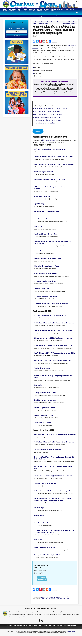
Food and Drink (50, 597)
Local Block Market (40, 219)
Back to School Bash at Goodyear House (47, 258)
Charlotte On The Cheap (29, 4)
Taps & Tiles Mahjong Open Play (44, 547)
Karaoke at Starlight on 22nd (43, 415)
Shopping (59, 625)
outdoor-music (60, 598)
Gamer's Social (39, 515)
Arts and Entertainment (20, 625)
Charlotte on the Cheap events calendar (47, 120)
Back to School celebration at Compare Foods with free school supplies (52, 242)
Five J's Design (71, 631)
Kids (39, 625)
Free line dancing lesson (42, 368)
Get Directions (42, 579)
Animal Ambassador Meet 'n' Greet (45, 273)
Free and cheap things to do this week (47, 117)
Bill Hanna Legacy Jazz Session (44, 408)
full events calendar (48, 140)
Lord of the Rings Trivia (42, 289)
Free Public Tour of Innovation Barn (45, 483)
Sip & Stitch (38, 226)
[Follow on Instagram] (78, 1)
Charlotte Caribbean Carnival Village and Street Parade (42, 22)
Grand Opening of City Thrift (43, 172)
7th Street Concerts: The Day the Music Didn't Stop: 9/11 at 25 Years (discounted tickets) (54, 531)
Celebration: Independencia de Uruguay (47, 266)
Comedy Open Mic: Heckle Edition (45, 393)
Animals (42, 597)
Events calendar (35, 628)
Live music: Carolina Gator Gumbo (45, 281)
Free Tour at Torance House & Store (46, 234)
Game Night (38, 385)
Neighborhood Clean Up (42, 196)
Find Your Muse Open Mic (42, 423)
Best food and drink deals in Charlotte (47, 111)
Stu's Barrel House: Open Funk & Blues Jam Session (51, 304)
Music (58, 597)
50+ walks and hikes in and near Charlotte (48, 114)
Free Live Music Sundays (42, 251)
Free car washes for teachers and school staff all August (53, 157)
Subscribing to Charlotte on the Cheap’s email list (51, 108)
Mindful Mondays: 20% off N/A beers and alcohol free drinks (54, 353)
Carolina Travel (46, 628)
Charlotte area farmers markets (44, 123)
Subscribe (38, 131)
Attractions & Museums (48, 625)
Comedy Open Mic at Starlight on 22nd (47, 555)
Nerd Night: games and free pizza (45, 400)
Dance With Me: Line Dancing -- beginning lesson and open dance (53, 377)
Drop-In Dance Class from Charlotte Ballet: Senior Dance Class (53, 467)
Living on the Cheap (21, 616)
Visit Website (41, 577)
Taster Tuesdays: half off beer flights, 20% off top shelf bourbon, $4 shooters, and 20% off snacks (53, 499)
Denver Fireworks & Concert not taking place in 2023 (66, 22)
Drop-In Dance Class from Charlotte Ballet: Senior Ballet (52, 361)
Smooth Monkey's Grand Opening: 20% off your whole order (54, 164)
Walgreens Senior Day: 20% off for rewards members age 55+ (55, 434)
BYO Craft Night (39, 508)
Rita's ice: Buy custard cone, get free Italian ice (50, 149)
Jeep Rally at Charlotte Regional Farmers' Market (50, 179)
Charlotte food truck (48, 598)
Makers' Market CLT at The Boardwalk (46, 211)
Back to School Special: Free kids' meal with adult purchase (54, 323)
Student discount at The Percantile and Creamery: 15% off (53, 345)
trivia (67, 598)
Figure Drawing (39, 204)
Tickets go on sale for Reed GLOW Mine (47, 449)
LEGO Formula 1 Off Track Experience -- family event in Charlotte (52, 188)
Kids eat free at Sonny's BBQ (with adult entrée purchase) (53, 338)
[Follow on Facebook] (76, 1)
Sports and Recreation (70, 625)
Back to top (9, 625)
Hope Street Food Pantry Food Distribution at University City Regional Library (54, 458)
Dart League (38, 540)
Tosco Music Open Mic (41, 523)
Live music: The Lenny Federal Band (46, 296)
